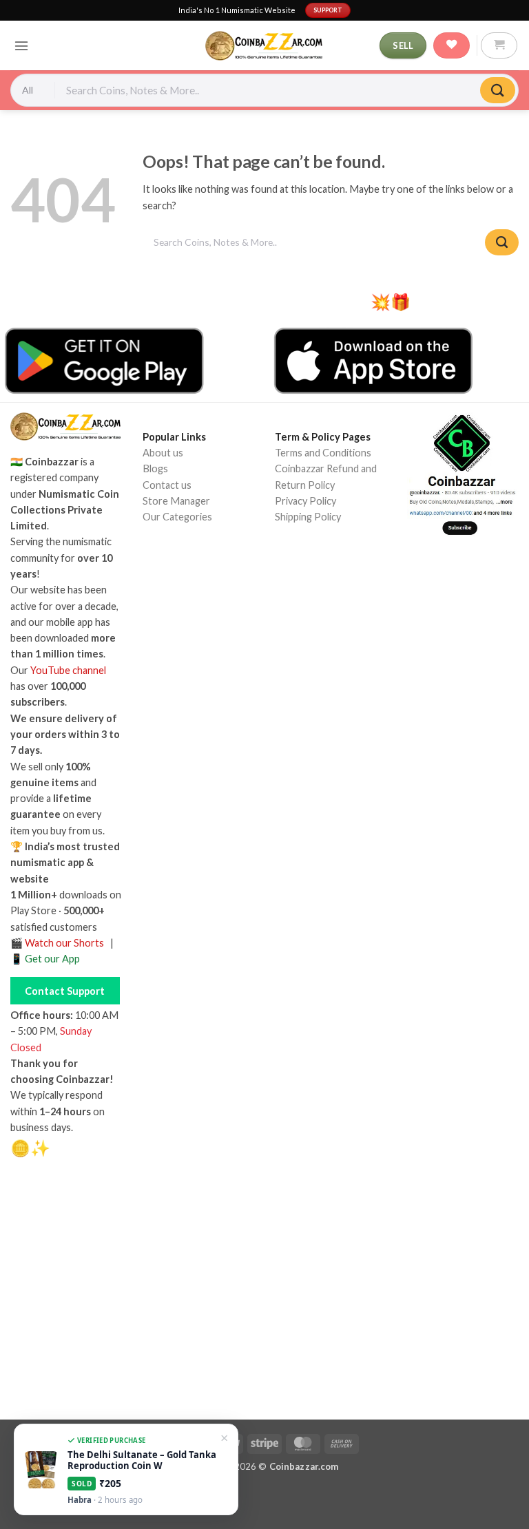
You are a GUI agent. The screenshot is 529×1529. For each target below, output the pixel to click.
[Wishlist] (451, 45)
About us (163, 452)
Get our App (52, 958)
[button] (21, 46)
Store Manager (176, 501)
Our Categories (177, 517)
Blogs (155, 468)
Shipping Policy (308, 517)
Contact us (167, 485)
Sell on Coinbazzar (183, 578)
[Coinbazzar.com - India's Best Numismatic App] (264, 46)
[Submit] (497, 90)
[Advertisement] (264, 1294)
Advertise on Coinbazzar (197, 594)
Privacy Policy (305, 501)
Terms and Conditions (323, 452)
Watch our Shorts (64, 943)
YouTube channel (68, 670)
